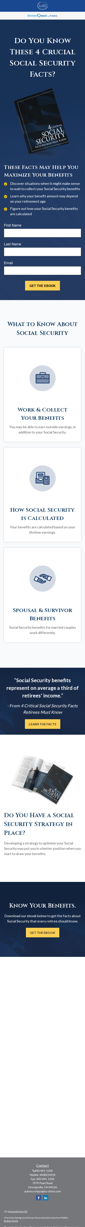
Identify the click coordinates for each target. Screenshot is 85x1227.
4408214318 (47, 1174)
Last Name (12, 243)
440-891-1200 (44, 1170)
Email (8, 262)
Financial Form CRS (17, 1211)
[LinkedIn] (45, 1197)
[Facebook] (38, 1197)
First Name (12, 225)
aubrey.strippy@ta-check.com (42, 1191)
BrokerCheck (11, 1221)
